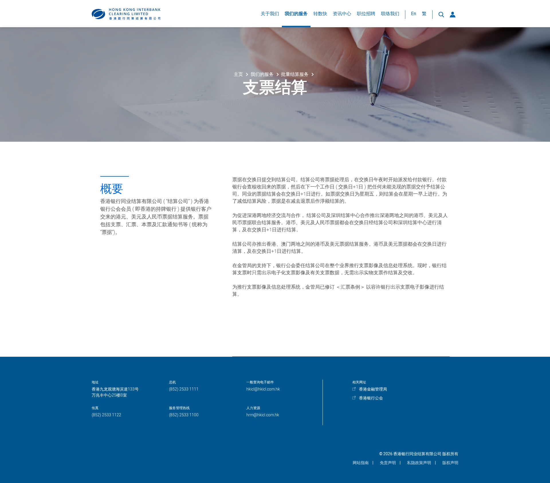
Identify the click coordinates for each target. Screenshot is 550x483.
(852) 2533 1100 (184, 415)
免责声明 (388, 463)
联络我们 (390, 13)
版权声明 (450, 463)
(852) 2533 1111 (184, 389)
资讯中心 (342, 13)
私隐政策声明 (419, 463)
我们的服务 (296, 13)
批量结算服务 (295, 74)
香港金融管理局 (373, 389)
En (413, 13)
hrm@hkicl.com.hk (262, 415)
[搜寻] (441, 14)
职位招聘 (366, 13)
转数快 (320, 13)
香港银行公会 (371, 398)
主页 (238, 74)
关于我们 (270, 13)
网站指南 (361, 463)
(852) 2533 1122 (106, 415)
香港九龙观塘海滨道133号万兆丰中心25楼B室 (115, 392)
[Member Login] (452, 14)
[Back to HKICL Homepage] (126, 14)
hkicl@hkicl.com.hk (263, 389)
